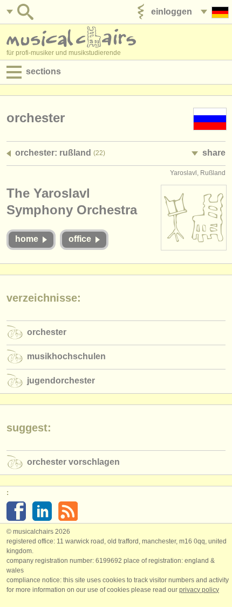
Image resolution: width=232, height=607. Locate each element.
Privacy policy (199, 590)
